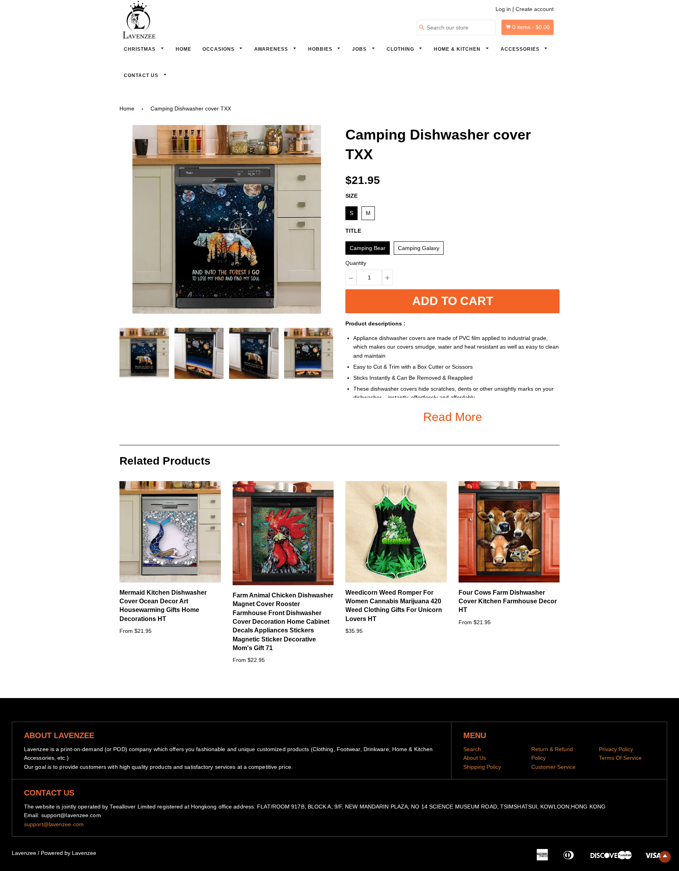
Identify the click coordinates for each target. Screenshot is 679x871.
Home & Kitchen (458, 49)
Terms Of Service (620, 758)
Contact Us (142, 75)
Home (183, 49)
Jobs (360, 49)
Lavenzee (24, 853)
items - (531, 27)
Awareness (272, 49)
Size (351, 196)
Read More (452, 416)
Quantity (355, 263)
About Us (474, 758)
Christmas (140, 49)
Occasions (219, 49)
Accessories (521, 49)
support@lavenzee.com (54, 824)
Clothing (401, 49)
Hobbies (321, 49)
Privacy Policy (616, 749)
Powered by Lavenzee (68, 853)
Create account (535, 9)
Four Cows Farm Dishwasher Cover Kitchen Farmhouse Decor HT (508, 601)
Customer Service (553, 767)
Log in (503, 9)
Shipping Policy (482, 767)
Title (353, 231)
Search (472, 749)
